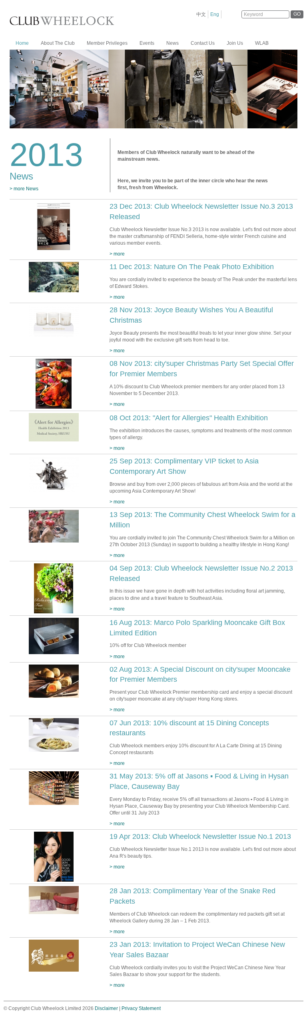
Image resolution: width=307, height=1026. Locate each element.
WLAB (262, 43)
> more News (24, 189)
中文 (201, 14)
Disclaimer (106, 1008)
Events (147, 43)
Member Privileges (107, 43)
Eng (214, 14)
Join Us (235, 43)
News (172, 43)
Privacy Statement (141, 1008)
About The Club (58, 43)
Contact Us (203, 43)
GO (297, 14)
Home (22, 43)
